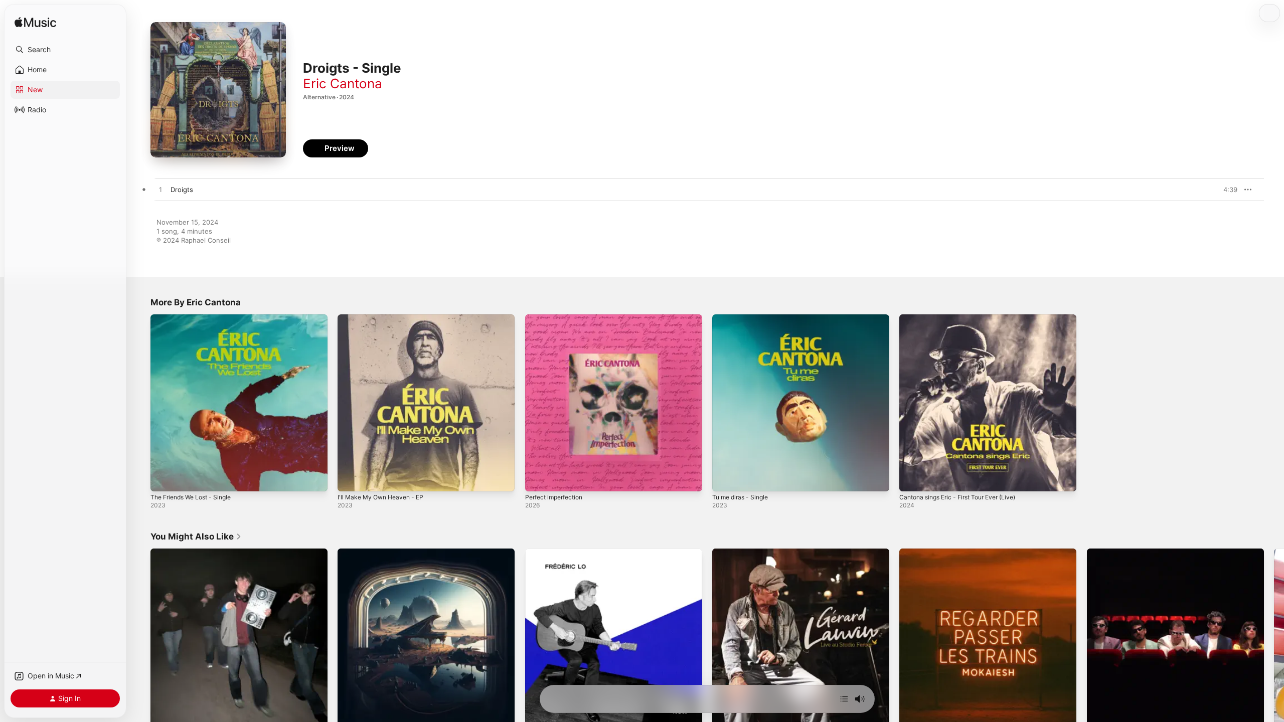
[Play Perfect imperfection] (537, 478)
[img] (35, 23)
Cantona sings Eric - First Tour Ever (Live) (964, 318)
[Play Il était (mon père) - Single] (724, 713)
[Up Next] (844, 699)
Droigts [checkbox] (182, 190)
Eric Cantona (342, 83)
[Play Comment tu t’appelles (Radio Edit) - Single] (350, 713)
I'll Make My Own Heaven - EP (385, 318)
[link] (196, 536)
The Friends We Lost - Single (195, 318)
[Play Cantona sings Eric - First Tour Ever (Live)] (911, 478)
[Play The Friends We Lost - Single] (163, 478)
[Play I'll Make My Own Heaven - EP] (350, 478)
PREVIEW (1226, 190)
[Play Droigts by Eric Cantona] (160, 190)
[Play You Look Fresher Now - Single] (537, 713)
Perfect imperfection (557, 318)
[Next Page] (1274, 637)
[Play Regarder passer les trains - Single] (911, 713)
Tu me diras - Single (743, 318)
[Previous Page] (140, 637)
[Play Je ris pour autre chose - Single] (1099, 713)
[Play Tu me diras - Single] (724, 478)
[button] (65, 49)
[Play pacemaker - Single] (163, 713)
